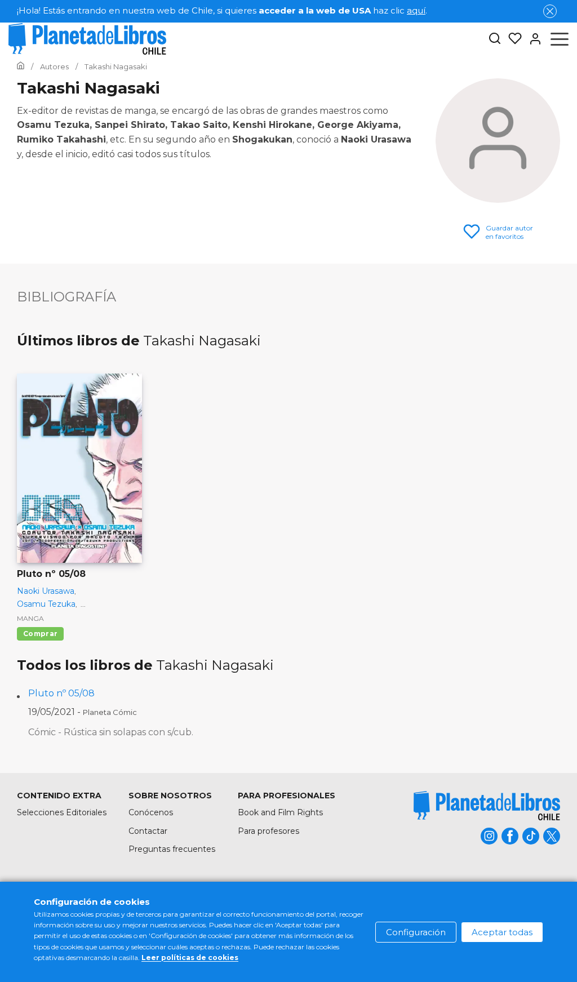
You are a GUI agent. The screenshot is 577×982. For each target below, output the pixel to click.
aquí (416, 10)
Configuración (416, 932)
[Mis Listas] (511, 39)
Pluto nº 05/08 (61, 693)
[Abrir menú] (560, 39)
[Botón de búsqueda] (494, 39)
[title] (487, 805)
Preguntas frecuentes (171, 849)
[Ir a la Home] (20, 66)
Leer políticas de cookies (189, 957)
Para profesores (268, 831)
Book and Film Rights (280, 812)
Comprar (40, 633)
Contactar (147, 831)
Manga (30, 618)
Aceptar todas (502, 932)
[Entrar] (532, 39)
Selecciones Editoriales (61, 812)
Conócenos (150, 812)
